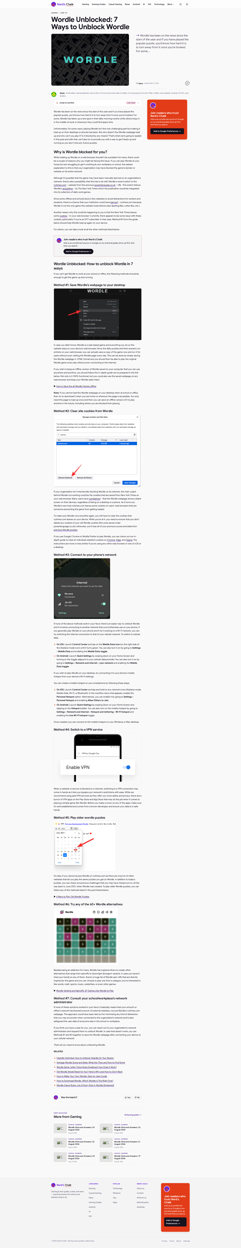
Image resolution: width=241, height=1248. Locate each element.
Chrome (111, 540)
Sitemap (186, 1241)
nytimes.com (60, 185)
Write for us (141, 1198)
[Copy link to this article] (187, 83)
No (138, 1097)
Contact (140, 1193)
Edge (118, 540)
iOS (149, 4)
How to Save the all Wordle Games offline (76, 386)
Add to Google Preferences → (78, 251)
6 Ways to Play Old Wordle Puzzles (72, 896)
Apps (115, 1202)
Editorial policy (143, 1202)
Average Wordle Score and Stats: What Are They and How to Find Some (91, 1062)
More (169, 4)
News (127, 4)
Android (136, 4)
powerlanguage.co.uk (105, 185)
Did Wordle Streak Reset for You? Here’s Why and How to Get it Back (90, 1071)
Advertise (141, 1207)
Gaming (85, 4)
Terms (172, 1241)
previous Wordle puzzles (65, 530)
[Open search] (180, 4)
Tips (114, 1198)
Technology (159, 4)
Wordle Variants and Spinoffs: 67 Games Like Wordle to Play (85, 990)
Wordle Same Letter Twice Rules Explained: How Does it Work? (87, 1067)
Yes (128, 1097)
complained (94, 498)
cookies (63, 216)
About (178, 1241)
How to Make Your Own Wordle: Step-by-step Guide (82, 1076)
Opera (129, 540)
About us (140, 1188)
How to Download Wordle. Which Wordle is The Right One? (85, 1080)
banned (114, 202)
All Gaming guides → (133, 1115)
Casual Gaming (115, 4)
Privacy (164, 1241)
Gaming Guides (99, 4)
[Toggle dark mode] (187, 4)
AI (144, 4)
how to (64, 13)
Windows (116, 1193)
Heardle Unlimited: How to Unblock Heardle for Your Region (85, 1058)
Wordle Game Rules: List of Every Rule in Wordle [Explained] (85, 1085)
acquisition (68, 188)
